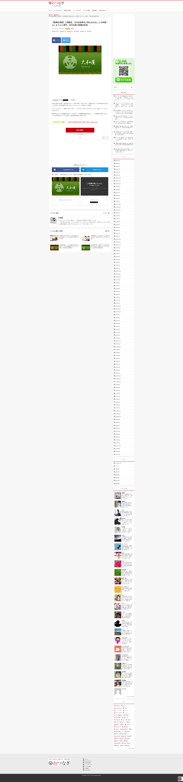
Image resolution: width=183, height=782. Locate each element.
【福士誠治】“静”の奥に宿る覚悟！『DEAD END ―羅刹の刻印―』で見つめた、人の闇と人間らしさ (124, 150)
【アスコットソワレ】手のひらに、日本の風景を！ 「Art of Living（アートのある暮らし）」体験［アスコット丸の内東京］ (124, 105)
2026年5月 (117, 166)
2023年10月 (118, 245)
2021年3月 (117, 332)
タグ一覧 (132, 748)
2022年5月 (117, 291)
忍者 (131, 729)
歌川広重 (124, 736)
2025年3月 (117, 195)
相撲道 (117, 740)
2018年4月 (117, 434)
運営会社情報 (67, 10)
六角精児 (128, 719)
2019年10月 (118, 381)
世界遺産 (127, 715)
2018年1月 (117, 442)
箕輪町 (126, 740)
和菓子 (129, 722)
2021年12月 (118, 306)
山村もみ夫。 (118, 726)
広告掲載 (94, 10)
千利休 (117, 722)
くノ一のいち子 (77, 10)
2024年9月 (117, 212)
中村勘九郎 (118, 719)
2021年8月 (117, 317)
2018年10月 (118, 416)
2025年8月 (117, 189)
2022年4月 (117, 294)
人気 (123, 719)
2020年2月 (117, 370)
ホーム (50, 10)
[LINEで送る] (55, 100)
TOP (51, 14)
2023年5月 (117, 259)
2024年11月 (117, 207)
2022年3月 (117, 297)
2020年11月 (117, 343)
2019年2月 (117, 405)
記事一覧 (107, 231)
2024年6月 (117, 221)
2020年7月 (117, 355)
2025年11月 (117, 180)
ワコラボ (117, 466)
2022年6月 (117, 288)
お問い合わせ (102, 10)
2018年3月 (117, 437)
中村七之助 (125, 717)
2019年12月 (118, 376)
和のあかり (123, 722)
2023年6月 (117, 256)
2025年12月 (118, 178)
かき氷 (125, 708)
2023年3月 (117, 262)
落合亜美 (117, 745)
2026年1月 (117, 175)
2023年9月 (117, 247)
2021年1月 (117, 338)
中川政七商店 (118, 717)
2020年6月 (117, 358)
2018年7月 (117, 425)
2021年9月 (117, 314)
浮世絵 (122, 738)
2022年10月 (118, 276)
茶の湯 (124, 743)
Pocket (60, 100)
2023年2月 (117, 265)
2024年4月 (117, 227)
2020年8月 (117, 352)
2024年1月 (117, 236)
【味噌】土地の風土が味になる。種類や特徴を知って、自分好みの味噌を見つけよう (124, 128)
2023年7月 (117, 253)
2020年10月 (118, 346)
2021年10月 (118, 311)
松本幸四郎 (118, 736)
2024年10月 (118, 210)
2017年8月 (117, 451)
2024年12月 (118, 204)
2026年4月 (117, 169)
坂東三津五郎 (56, 31)
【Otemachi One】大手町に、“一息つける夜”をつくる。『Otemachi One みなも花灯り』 (124, 118)
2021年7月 (117, 320)
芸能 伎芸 (56, 14)
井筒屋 (72, 28)
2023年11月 (117, 242)
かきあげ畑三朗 (119, 708)
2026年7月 (117, 160)
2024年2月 (117, 233)
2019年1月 (117, 407)
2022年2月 (117, 300)
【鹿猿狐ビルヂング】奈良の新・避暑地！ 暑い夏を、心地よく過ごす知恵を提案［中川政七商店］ (124, 133)
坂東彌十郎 (71, 31)
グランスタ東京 (119, 712)
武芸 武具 (117, 471)
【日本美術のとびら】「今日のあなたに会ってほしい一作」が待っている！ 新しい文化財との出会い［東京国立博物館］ (124, 112)
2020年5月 (117, 361)
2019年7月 (117, 390)
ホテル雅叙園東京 (119, 715)
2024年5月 (117, 224)
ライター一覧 (106, 213)
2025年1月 (117, 201)
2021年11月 (117, 309)
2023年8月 (117, 250)
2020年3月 (117, 367)
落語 (122, 745)
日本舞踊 (127, 731)
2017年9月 (117, 448)
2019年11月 (117, 378)
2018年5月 (117, 431)
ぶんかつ (126, 710)
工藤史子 (117, 729)
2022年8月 (117, 282)
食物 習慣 (117, 483)
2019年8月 (117, 387)
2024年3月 (117, 230)
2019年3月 (117, 402)
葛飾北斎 (128, 745)
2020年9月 (117, 349)
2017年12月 (118, 445)
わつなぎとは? (58, 10)
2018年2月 (117, 440)
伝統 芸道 (117, 469)
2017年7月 (117, 454)
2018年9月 (117, 419)
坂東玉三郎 (84, 31)
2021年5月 (117, 326)
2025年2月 (117, 198)
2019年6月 (117, 393)
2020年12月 (118, 341)
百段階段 (128, 738)
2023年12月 (118, 239)
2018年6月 (117, 428)
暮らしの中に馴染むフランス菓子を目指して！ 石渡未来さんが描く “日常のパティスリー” (124, 139)
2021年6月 (117, 323)
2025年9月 (117, 186)
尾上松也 (128, 724)
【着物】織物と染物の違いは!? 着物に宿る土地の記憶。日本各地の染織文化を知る (124, 145)
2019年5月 (117, 396)
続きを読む (80, 130)
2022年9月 (117, 279)
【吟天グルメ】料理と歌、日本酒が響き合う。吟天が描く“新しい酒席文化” (124, 122)
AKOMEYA (118, 705)
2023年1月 (117, 268)
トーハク (126, 712)
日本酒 (117, 733)
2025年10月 (118, 183)
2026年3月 (117, 172)
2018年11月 (117, 413)
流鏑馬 (117, 738)
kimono (123, 705)
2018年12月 (118, 410)
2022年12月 (118, 271)
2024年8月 (117, 215)
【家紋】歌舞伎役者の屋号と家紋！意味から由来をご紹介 (83, 122)
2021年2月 (117, 335)
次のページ (105, 137)
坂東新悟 (77, 31)
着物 (122, 740)
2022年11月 (117, 274)
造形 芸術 (117, 477)
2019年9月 (117, 384)
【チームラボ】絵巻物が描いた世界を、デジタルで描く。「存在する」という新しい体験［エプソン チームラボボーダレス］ (124, 98)
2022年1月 (117, 303)
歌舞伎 (130, 736)
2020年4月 (117, 364)
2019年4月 (117, 399)
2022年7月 (117, 285)
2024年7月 (117, 218)
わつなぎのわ (118, 463)
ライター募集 (86, 10)
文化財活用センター (119, 731)
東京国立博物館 (124, 733)
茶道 (129, 743)
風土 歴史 (117, 480)
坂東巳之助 (64, 31)
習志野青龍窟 (118, 743)
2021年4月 (117, 329)
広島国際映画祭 (125, 729)
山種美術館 (125, 726)
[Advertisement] (80, 87)
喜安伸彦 (117, 724)
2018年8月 (117, 422)
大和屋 (90, 31)
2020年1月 (117, 373)
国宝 (122, 724)
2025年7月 (117, 192)
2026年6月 (117, 163)
